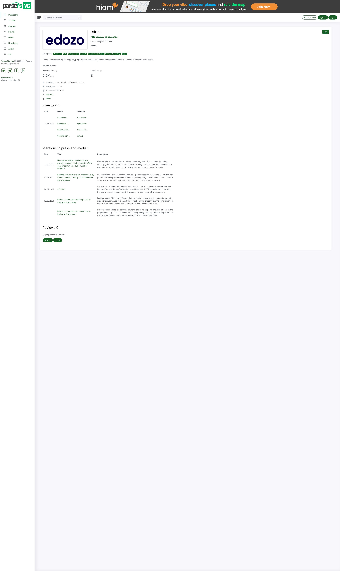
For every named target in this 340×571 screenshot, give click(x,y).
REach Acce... (63, 130)
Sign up (323, 17)
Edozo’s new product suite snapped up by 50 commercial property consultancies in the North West (75, 177)
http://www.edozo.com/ (104, 37)
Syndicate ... (62, 123)
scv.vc (80, 136)
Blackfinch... (62, 117)
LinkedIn (50, 94)
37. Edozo (61, 189)
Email (48, 99)
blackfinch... (82, 117)
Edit (325, 32)
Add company (310, 17)
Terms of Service (7, 61)
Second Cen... (63, 136)
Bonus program (6, 77)
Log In (332, 17)
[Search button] (79, 17)
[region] (17, 285)
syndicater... (82, 123)
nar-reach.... (82, 130)
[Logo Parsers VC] (17, 6)
